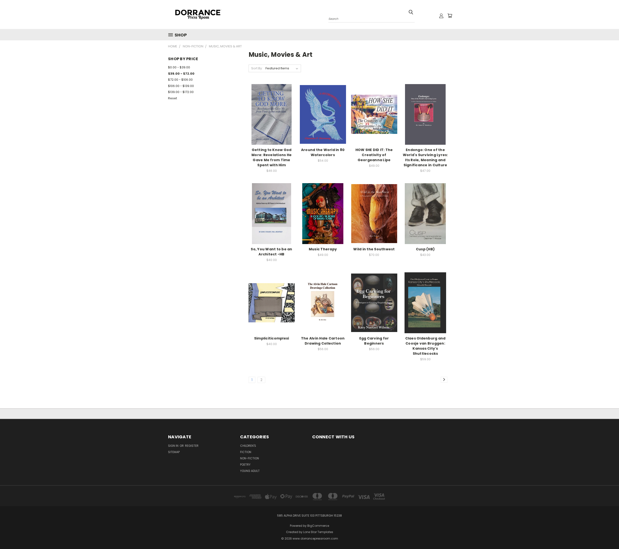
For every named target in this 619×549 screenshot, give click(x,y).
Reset (172, 98)
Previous (606, 534)
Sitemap (174, 452)
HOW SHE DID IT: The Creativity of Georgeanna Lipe (374, 154)
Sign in (173, 446)
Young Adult (250, 471)
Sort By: (257, 68)
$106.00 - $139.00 (181, 86)
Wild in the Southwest (374, 249)
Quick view (271, 104)
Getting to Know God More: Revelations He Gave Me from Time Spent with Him (271, 157)
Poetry (245, 464)
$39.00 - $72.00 (181, 73)
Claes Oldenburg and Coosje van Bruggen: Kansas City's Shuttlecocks (425, 346)
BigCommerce (318, 526)
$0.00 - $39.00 (179, 67)
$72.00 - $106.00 (180, 79)
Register (192, 446)
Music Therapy (323, 249)
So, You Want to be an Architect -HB (271, 252)
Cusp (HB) (425, 249)
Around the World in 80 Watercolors (323, 152)
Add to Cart (271, 123)
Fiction (245, 452)
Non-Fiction (249, 458)
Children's (248, 446)
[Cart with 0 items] (449, 15)
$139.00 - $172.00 (181, 92)
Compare (270, 114)
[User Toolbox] (441, 15)
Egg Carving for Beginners (374, 341)
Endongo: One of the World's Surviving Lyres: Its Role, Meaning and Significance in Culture (425, 157)
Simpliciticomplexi (271, 338)
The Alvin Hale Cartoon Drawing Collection (323, 341)
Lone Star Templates (318, 532)
